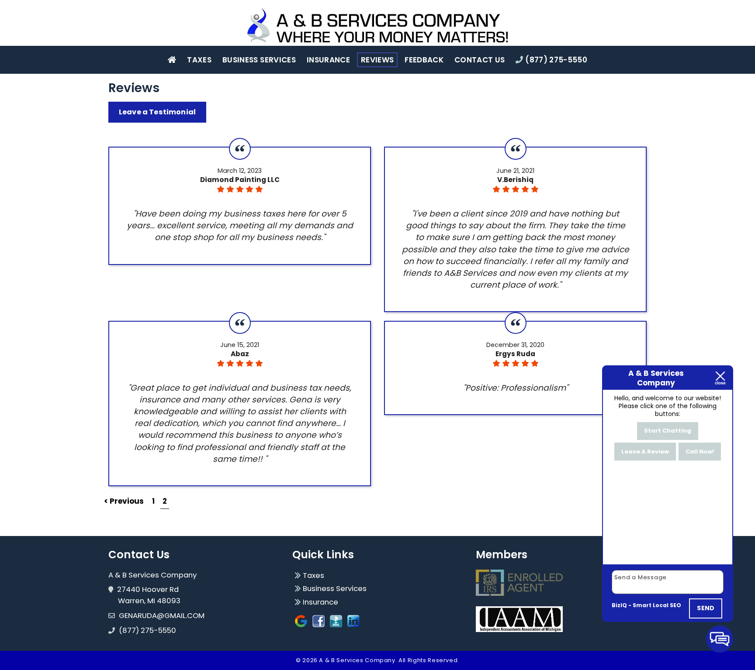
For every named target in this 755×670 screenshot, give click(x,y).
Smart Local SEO (657, 605)
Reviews (377, 60)
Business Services (259, 60)
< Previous (124, 501)
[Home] (172, 59)
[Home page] (378, 26)
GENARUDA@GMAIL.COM (161, 616)
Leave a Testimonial (157, 112)
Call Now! (700, 451)
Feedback (424, 60)
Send (705, 608)
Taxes (199, 60)
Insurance (328, 60)
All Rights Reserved (427, 660)
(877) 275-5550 (555, 60)
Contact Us (479, 60)
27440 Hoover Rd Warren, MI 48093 (149, 595)
